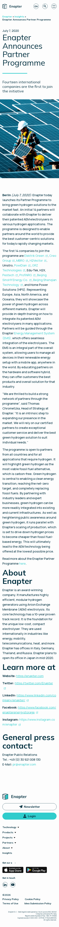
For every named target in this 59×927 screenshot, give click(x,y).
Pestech (8, 275)
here (22, 563)
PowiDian (20, 265)
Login (32, 816)
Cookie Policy (32, 899)
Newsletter (32, 807)
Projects (7, 837)
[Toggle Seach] (45, 6)
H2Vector (36, 260)
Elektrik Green (34, 256)
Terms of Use (10, 903)
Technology (9, 827)
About (6, 847)
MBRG (20, 260)
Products (7, 832)
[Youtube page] (12, 884)
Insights (7, 852)
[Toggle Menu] (54, 6)
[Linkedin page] (5, 884)
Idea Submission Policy (37, 903)
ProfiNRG (25, 275)
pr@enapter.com (24, 764)
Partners (7, 842)
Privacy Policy (10, 899)
